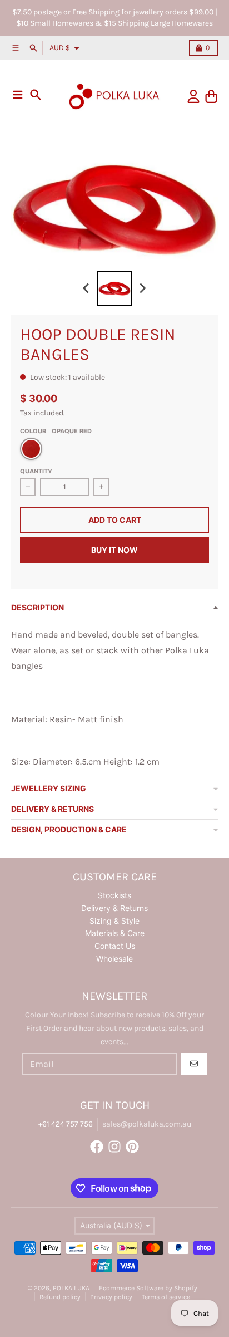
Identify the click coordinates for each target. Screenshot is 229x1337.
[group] (114, 288)
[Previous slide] (86, 288)
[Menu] (17, 94)
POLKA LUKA (71, 1288)
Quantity (36, 471)
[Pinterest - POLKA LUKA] (132, 1146)
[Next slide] (142, 288)
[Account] (193, 96)
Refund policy (60, 1297)
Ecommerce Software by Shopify (148, 1288)
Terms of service (166, 1297)
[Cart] (211, 96)
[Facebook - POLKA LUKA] (96, 1146)
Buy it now (114, 550)
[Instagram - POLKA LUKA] (114, 1146)
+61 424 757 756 (65, 1124)
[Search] (35, 94)
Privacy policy (111, 1297)
